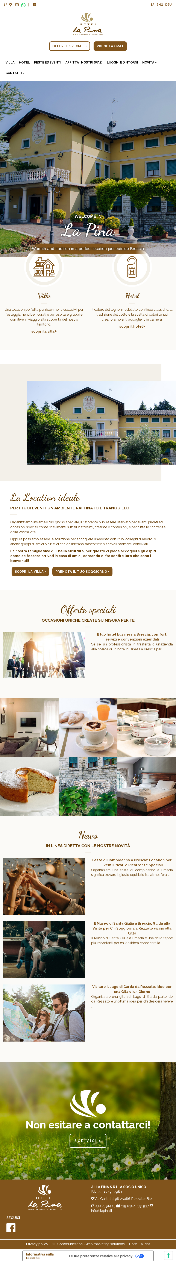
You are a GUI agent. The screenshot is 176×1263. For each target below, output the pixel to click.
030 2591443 (104, 1206)
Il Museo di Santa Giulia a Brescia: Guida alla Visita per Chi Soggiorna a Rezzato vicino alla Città (132, 928)
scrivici (86, 1141)
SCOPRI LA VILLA (30, 571)
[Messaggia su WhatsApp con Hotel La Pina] (23, 5)
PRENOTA (109, 46)
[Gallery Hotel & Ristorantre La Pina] (29, 727)
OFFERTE (69, 46)
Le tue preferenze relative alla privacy (100, 1256)
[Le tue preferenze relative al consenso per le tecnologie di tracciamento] (168, 1255)
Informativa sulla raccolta (40, 1256)
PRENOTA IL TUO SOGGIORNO (82, 571)
